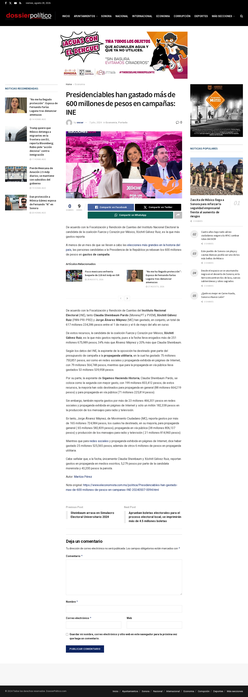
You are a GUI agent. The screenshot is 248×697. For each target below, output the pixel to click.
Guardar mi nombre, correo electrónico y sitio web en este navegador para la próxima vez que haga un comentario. (123, 636)
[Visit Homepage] (30, 16)
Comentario (74, 556)
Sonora (106, 16)
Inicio (66, 16)
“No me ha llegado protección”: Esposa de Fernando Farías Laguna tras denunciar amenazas (164, 277)
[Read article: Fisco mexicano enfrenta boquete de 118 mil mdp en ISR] (74, 275)
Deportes (201, 16)
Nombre (72, 601)
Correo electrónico (79, 618)
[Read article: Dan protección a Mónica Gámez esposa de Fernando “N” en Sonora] (16, 202)
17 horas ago (38, 159)
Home (69, 84)
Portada (122, 122)
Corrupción (182, 16)
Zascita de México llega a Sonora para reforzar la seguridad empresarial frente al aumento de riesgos (207, 208)
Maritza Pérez (83, 476)
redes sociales (99, 441)
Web (129, 618)
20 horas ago (38, 213)
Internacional (142, 16)
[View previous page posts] (120, 298)
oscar (80, 122)
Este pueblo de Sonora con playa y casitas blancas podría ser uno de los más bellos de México (220, 254)
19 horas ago (38, 188)
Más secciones (222, 16)
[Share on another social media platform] (178, 215)
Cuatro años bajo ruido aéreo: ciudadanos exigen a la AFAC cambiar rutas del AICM (220, 235)
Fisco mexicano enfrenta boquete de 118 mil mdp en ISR (102, 273)
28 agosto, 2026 (95, 279)
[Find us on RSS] (20, 3)
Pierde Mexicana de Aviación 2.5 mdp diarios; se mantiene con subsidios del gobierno (42, 175)
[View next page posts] (127, 298)
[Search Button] (241, 16)
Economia (163, 16)
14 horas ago (38, 119)
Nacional (121, 16)
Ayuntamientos (84, 16)
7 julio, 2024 (95, 122)
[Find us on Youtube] (15, 3)
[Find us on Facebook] (6, 3)
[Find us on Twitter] (10, 3)
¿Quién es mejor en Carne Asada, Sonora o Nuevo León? (218, 295)
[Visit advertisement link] (124, 58)
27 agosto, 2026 (155, 286)
